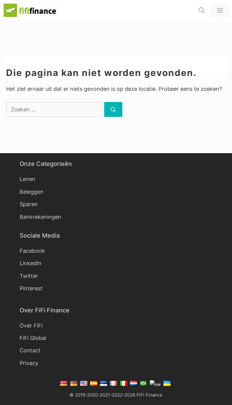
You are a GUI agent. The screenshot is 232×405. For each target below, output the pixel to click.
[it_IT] (124, 384)
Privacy (29, 363)
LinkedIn (30, 263)
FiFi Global (33, 338)
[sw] (155, 384)
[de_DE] (74, 384)
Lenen (27, 179)
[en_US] (84, 384)
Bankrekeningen (40, 217)
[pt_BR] (144, 384)
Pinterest (31, 288)
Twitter (29, 276)
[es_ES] (94, 384)
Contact (30, 350)
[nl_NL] (134, 384)
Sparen (29, 204)
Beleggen (32, 192)
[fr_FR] (114, 384)
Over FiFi (31, 325)
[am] (64, 384)
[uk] (167, 384)
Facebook (32, 251)
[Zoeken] (113, 109)
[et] (104, 384)
